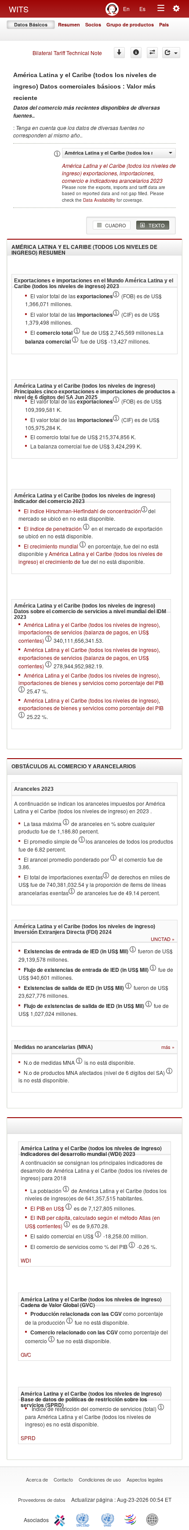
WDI (26, 1260)
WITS (19, 9)
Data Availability (99, 200)
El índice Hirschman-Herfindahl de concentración (82, 511)
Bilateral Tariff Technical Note (67, 52)
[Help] (136, 52)
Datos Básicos (30, 24)
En (126, 8)
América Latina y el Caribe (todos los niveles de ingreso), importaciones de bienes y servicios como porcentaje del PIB (91, 678)
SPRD (28, 1437)
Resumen (69, 24)
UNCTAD (84, 1519)
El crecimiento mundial (52, 546)
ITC (61, 1519)
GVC (26, 1354)
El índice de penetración (53, 528)
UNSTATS (107, 1519)
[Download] (119, 52)
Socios (93, 24)
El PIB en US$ (47, 1208)
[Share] (171, 52)
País (164, 24)
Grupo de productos (130, 24)
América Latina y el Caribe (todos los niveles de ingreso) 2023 (119, 173)
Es (142, 8)
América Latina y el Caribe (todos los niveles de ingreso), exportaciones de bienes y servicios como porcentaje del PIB (91, 703)
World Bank (154, 1519)
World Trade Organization (131, 1519)
